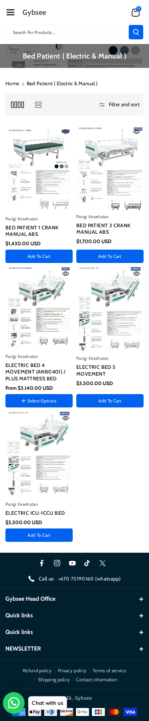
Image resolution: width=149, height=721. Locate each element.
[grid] (17, 104)
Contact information (96, 679)
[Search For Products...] (136, 32)
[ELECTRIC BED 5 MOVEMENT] (110, 310)
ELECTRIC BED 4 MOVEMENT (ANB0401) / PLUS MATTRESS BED (35, 371)
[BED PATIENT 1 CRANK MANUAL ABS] (39, 169)
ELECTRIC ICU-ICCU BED (35, 513)
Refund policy (37, 670)
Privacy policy (72, 670)
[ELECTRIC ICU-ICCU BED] (39, 454)
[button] (10, 12)
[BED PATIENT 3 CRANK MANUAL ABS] (110, 168)
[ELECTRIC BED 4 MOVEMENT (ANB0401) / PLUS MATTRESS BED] (39, 309)
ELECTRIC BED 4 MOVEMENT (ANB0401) (38, 410)
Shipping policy (54, 679)
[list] (38, 104)
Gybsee (83, 698)
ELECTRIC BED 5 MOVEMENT (96, 370)
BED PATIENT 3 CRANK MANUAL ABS (103, 228)
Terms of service (109, 670)
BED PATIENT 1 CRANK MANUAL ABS (32, 230)
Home (12, 83)
